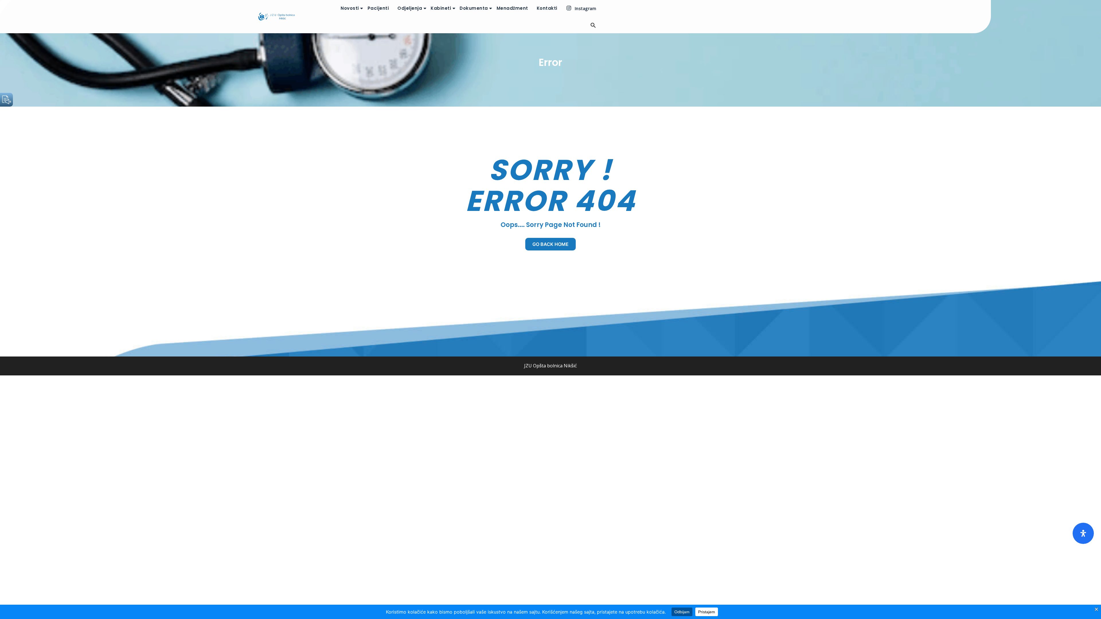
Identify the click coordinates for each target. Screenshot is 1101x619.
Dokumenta (474, 8)
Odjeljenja (409, 8)
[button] (589, 25)
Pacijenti (378, 8)
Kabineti (441, 8)
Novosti (350, 8)
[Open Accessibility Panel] (1083, 533)
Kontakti (547, 8)
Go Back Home (550, 244)
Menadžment (512, 8)
